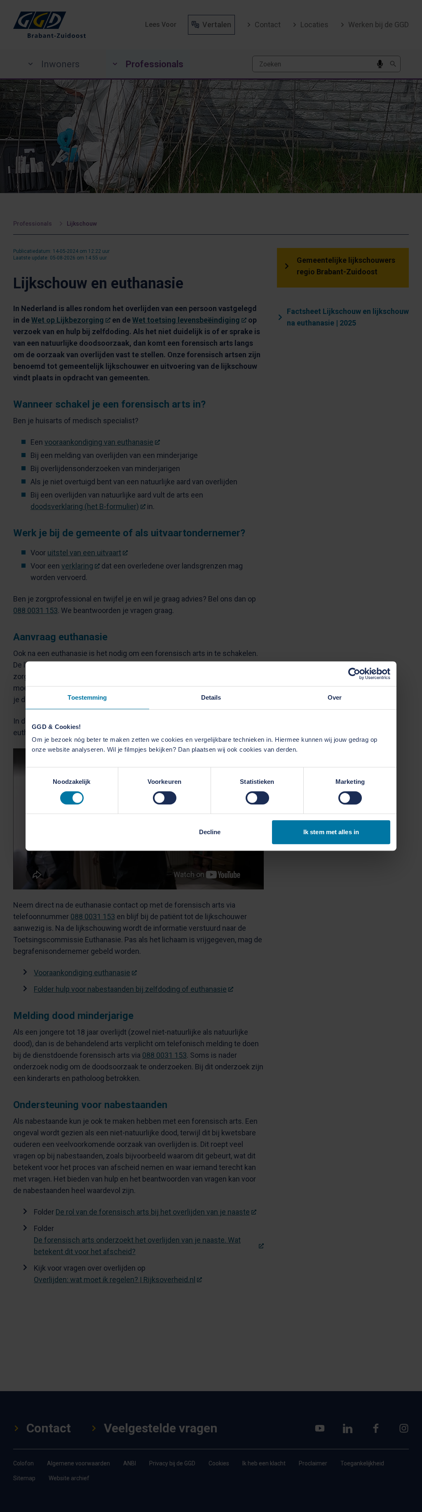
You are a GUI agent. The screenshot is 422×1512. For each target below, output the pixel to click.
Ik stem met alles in (331, 831)
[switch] (164, 797)
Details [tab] (211, 697)
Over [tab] (335, 697)
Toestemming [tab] (87, 697)
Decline (210, 831)
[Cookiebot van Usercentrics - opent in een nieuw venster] (354, 674)
